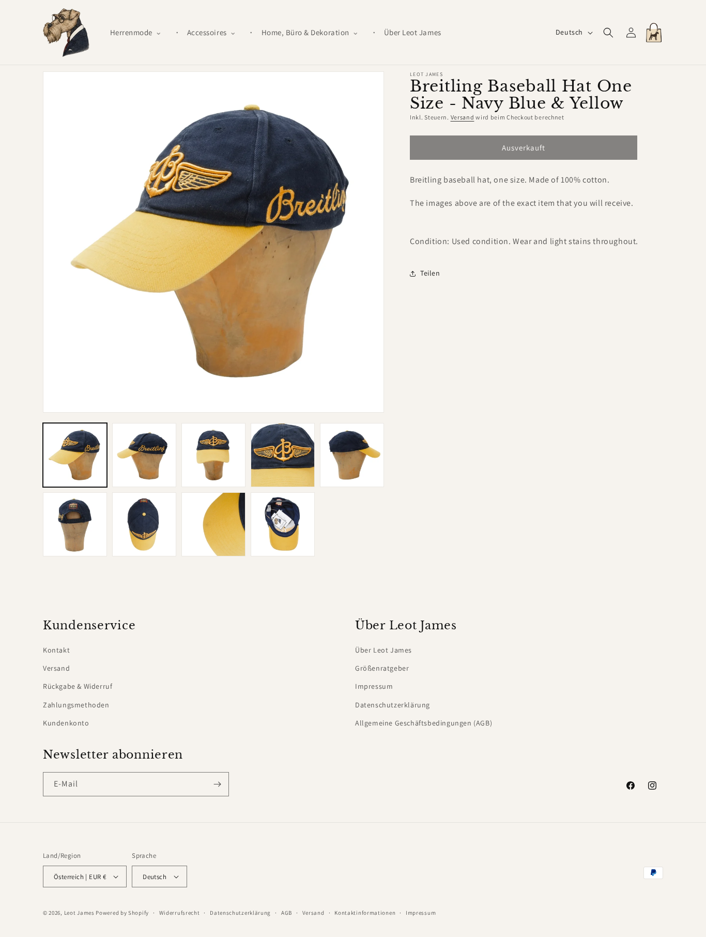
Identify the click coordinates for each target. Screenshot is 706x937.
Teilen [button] (430, 273)
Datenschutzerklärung (392, 704)
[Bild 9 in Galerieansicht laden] (283, 524)
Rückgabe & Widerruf (77, 686)
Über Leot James (383, 650)
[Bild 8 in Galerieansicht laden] (213, 524)
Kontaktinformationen (364, 912)
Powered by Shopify (122, 912)
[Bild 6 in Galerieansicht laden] (75, 524)
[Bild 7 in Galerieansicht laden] (144, 524)
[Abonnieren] (217, 784)
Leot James (79, 912)
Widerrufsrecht (179, 912)
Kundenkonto (66, 723)
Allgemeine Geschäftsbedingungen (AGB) (423, 723)
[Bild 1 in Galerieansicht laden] (75, 455)
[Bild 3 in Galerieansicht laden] (213, 455)
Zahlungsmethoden (76, 704)
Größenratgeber (382, 668)
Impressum (374, 686)
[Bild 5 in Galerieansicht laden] (352, 455)
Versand (462, 117)
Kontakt (56, 650)
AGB (286, 912)
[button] (140, 32)
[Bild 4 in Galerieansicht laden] (283, 455)
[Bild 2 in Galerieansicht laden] (144, 455)
